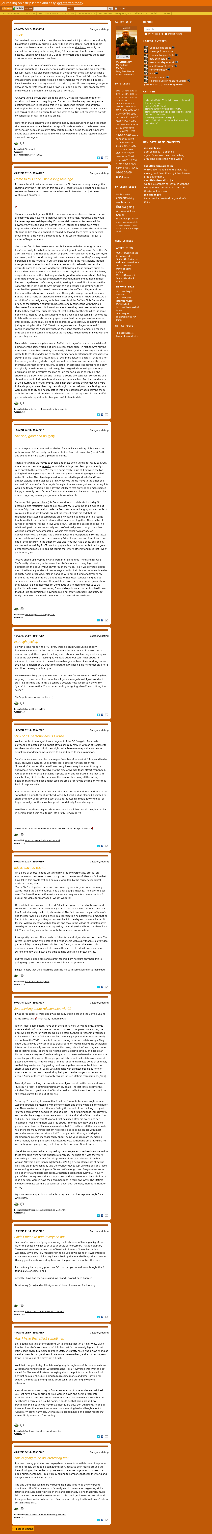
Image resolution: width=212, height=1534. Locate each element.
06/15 (132, 91)
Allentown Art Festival (161, 66)
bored (122, 194)
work (118, 231)
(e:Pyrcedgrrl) (73, 812)
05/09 (119, 127)
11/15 (123, 91)
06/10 (126, 113)
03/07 (131, 156)
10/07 (126, 149)
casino (127, 194)
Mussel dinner (157, 77)
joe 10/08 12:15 (152, 114)
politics (135, 222)
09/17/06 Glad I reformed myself (124, 299)
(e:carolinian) (41, 502)
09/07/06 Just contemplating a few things (126, 316)
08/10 (136, 110)
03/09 (131, 128)
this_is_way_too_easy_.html (37, 981)
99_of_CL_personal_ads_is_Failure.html (42, 840)
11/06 (119, 164)
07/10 (119, 113)
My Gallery (121, 68)
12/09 (118, 121)
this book (80, 47)
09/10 (130, 110)
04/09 (125, 128)
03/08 (131, 142)
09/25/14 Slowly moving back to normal (124, 268)
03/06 (120, 177)
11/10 (118, 110)
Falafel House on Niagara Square (168, 80)
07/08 (125, 139)
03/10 (123, 117)
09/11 (127, 100)
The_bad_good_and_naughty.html (40, 614)
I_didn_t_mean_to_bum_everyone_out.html (44, 1311)
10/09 (132, 120)
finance (126, 202)
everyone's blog (155, 34)
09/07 (132, 149)
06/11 (123, 104)
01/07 (125, 160)
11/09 (125, 120)
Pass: (71, 8)
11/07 (119, 149)
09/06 (133, 164)
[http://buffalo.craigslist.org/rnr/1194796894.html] (16, 206)
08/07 (119, 152)
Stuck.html (30, 149)
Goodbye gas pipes (160, 47)
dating (105, 29)
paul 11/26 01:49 (152, 120)
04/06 (128, 172)
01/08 (126, 146)
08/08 (118, 139)
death (118, 203)
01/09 (125, 131)
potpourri (127, 225)
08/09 (123, 124)
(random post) (152, 84)
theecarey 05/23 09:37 (155, 117)
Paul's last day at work (162, 62)
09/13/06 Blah (123, 303)
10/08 (128, 135)
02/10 (129, 117)
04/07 (124, 156)
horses (123, 211)
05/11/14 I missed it (125, 275)
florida (121, 206)
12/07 (132, 145)
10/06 (126, 164)
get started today (70, 3)
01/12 (123, 100)
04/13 (127, 97)
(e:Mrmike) (45, 1252)
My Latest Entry (124, 61)
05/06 (119, 172)
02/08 (119, 145)
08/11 (132, 100)
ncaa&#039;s (127, 222)
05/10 (133, 114)
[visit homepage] (7, 8)
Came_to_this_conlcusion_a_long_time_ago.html (46, 409)
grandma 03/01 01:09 (155, 109)
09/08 (135, 135)
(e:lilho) (45, 1285)
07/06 (126, 168)
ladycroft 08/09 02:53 (154, 100)
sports (118, 229)
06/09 (135, 124)
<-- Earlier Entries (23, 1529)
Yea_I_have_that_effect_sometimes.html (43, 1431)
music (119, 221)
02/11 (123, 107)
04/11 (133, 104)
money (135, 218)
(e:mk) (32, 1285)
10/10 (124, 109)
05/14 (132, 94)
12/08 (132, 131)
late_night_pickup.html (35, 709)
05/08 (118, 142)
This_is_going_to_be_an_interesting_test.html (45, 1514)
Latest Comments (125, 74)
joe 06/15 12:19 (152, 106)
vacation (128, 228)
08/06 (119, 168)
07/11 (118, 104)
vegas (136, 228)
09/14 (127, 94)
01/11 (128, 107)
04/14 (136, 94)
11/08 (119, 135)
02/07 (119, 160)
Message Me (123, 56)
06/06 (134, 168)
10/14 (123, 94)
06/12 (136, 97)
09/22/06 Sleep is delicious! (124, 293)
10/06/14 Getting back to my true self (127, 254)
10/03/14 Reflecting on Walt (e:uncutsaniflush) (127, 261)
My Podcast (122, 64)
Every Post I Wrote (125, 71)
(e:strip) (87, 452)
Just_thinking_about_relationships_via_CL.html (45, 1210)
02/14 (118, 97)
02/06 (127, 177)
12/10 (133, 107)
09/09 (118, 125)
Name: (29, 8)
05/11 (127, 103)
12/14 (136, 91)
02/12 (118, 100)
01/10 (135, 117)
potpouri (119, 225)
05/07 (118, 156)
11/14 (118, 94)
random (135, 225)
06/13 (123, 97)
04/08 (125, 142)
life (128, 211)
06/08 (131, 139)
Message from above (161, 51)
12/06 (133, 160)
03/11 (118, 107)
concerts (122, 198)
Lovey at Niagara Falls (162, 55)
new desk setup (158, 58)
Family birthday (158, 69)
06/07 (131, 153)
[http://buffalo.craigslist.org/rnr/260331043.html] (35, 1018)
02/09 (118, 131)
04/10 (118, 117)
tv (123, 228)
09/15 (127, 91)
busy (152, 73)
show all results (175, 34)
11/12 (132, 97)
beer (117, 194)
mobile (19, 8)
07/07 (125, 153)
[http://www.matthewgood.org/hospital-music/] (92, 828)
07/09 (129, 124)
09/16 (118, 91)
